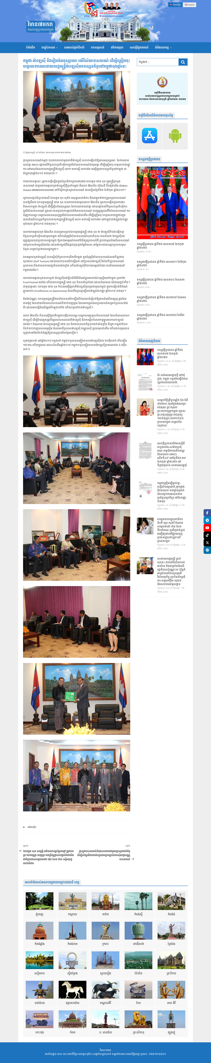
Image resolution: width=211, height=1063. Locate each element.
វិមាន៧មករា (40, 24)
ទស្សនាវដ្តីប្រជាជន (149, 159)
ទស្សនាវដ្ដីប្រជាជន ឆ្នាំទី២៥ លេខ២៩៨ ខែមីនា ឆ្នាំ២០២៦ (160, 317)
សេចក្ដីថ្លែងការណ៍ (139, 47)
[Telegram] (207, 520)
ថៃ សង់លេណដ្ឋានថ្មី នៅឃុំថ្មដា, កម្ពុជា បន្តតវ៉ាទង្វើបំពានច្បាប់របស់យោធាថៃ (172, 379)
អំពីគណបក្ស (162, 47)
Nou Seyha (66, 152)
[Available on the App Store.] (149, 136)
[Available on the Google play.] (175, 136)
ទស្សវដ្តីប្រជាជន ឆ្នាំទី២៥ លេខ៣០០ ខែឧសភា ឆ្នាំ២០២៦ (161, 281)
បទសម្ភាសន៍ (97, 47)
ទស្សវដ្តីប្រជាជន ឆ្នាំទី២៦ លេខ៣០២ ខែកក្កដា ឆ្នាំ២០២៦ (160, 246)
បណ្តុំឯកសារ (48, 47)
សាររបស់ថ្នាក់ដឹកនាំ (74, 47)
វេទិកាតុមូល (117, 47)
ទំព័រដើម (30, 47)
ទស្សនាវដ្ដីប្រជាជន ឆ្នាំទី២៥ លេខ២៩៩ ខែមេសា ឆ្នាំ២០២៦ (161, 299)
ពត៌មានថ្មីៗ (32, 827)
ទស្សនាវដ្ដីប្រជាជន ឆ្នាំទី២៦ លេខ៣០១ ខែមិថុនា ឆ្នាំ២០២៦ (161, 263)
